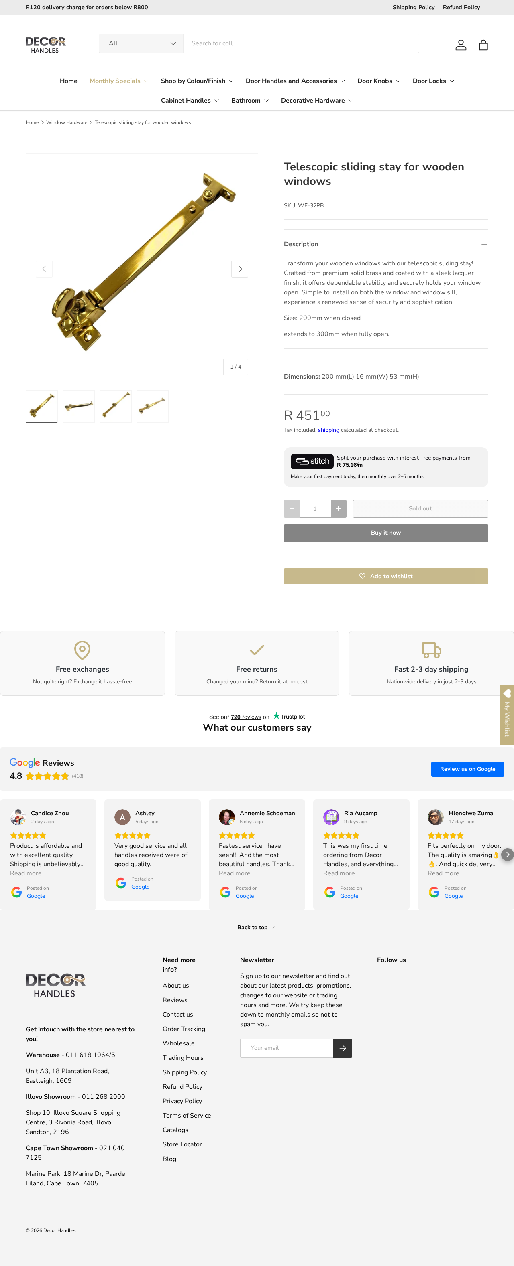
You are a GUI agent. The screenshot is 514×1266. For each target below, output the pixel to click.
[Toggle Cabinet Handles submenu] (216, 100)
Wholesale (179, 1043)
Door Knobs (374, 81)
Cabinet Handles (186, 100)
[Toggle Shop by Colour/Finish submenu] (231, 81)
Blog (169, 1159)
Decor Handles (59, 1230)
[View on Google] (18, 817)
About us (176, 985)
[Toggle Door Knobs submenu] (398, 81)
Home (69, 81)
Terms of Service (187, 1115)
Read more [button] (26, 873)
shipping (328, 430)
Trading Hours (183, 1057)
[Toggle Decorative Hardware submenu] (350, 100)
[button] (483, 45)
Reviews (175, 1000)
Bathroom (246, 100)
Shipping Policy (414, 7)
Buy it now (386, 533)
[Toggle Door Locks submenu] (452, 81)
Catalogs (175, 1130)
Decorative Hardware (313, 100)
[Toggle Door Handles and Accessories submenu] (342, 81)
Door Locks (429, 81)
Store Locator (182, 1144)
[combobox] (259, 43)
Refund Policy (461, 7)
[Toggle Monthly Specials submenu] (146, 81)
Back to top (253, 927)
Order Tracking (184, 1029)
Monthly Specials (115, 81)
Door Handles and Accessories (291, 81)
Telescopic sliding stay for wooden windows (143, 122)
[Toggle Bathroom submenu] (266, 100)
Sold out (420, 508)
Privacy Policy (182, 1101)
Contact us (178, 1014)
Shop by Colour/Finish (193, 81)
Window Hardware (66, 122)
